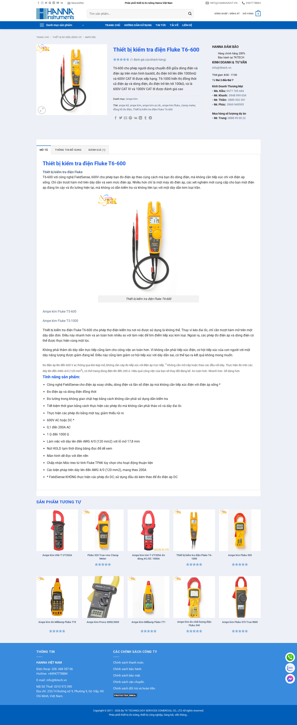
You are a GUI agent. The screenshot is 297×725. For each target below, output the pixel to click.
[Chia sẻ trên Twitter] (120, 118)
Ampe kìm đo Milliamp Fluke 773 (57, 622)
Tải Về (174, 25)
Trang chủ (42, 37)
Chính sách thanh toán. (128, 662)
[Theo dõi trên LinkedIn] (54, 3)
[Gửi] (189, 13)
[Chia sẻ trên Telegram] (150, 118)
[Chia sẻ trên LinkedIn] (140, 118)
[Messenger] (290, 679)
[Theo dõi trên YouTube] (58, 3)
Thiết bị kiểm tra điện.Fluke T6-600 (153, 109)
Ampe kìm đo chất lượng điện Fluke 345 (194, 623)
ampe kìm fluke (171, 105)
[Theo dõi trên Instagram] (42, 3)
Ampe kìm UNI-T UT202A (57, 555)
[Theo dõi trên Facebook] (38, 3)
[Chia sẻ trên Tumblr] (145, 118)
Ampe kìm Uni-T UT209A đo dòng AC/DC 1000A (148, 557)
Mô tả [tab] (44, 149)
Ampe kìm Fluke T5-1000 (60, 321)
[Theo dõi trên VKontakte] (61, 3)
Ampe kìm (90, 37)
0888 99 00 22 (237, 118)
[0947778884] (290, 657)
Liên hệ (187, 25)
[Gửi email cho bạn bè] (125, 118)
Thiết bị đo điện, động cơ (67, 37)
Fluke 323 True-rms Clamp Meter (102, 557)
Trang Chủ (112, 25)
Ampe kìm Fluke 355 (240, 555)
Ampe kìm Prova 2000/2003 (103, 622)
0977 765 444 (235, 91)
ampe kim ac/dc (151, 105)
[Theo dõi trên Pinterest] (50, 3)
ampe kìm (135, 105)
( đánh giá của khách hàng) (148, 59)
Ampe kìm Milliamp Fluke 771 (148, 622)
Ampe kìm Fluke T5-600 (59, 311)
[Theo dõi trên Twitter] (46, 3)
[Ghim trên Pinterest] (130, 118)
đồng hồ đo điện (122, 109)
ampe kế (124, 105)
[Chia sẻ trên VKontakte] (135, 118)
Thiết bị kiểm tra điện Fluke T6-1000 (194, 557)
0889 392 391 (236, 99)
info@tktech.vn (221, 67)
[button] (76, 3)
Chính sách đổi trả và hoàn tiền (134, 688)
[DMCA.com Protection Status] (125, 695)
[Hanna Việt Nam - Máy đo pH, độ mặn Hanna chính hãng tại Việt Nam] (58, 13)
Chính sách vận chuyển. (129, 682)
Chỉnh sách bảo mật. (127, 675)
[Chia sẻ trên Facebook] (115, 118)
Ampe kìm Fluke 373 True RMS (240, 622)
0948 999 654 (237, 95)
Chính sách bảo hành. (127, 669)
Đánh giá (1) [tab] (96, 149)
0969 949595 (235, 104)
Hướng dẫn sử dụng (138, 25)
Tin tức (161, 25)
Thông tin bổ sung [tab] (68, 149)
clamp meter (188, 105)
